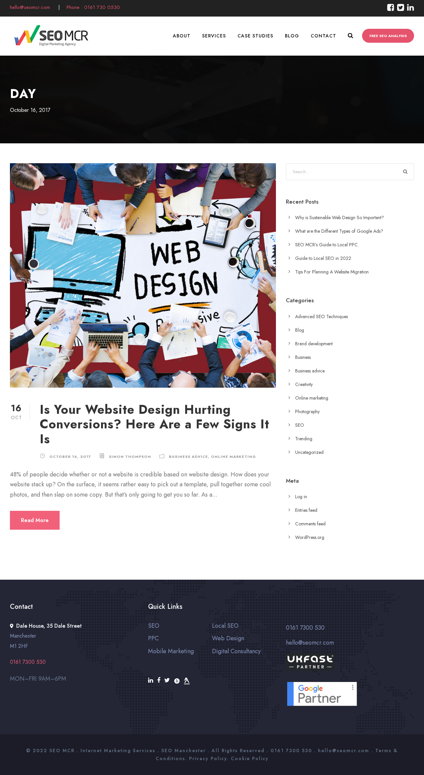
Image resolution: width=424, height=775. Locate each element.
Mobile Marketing (171, 651)
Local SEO (225, 625)
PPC (153, 638)
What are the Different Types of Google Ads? (339, 231)
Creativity (304, 384)
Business (303, 357)
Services (214, 35)
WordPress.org (309, 537)
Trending (303, 438)
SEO (299, 425)
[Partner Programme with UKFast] (350, 667)
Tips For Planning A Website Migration (332, 271)
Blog (292, 35)
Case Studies (255, 35)
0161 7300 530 (305, 627)
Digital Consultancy (236, 651)
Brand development (314, 343)
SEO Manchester (183, 750)
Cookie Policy (250, 758)
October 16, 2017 (70, 456)
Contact (323, 35)
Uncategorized (309, 452)
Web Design (228, 638)
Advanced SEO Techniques (321, 316)
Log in (301, 496)
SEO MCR (62, 750)
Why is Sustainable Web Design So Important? (339, 217)
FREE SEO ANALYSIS (388, 35)
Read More (35, 520)
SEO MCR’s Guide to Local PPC (326, 244)
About (181, 35)
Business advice (188, 456)
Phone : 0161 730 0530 (93, 7)
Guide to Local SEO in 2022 (323, 258)
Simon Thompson (130, 456)
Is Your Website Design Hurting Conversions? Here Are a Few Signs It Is (154, 424)
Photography (307, 411)
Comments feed (310, 523)
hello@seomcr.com (31, 7)
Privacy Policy (208, 758)
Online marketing (233, 456)
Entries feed (306, 510)
